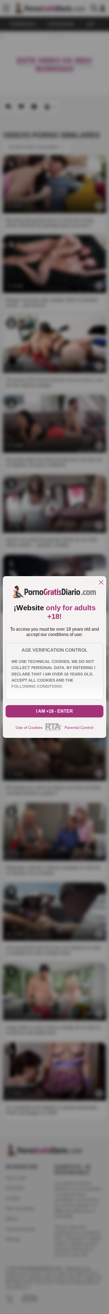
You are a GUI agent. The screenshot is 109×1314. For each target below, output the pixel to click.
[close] (101, 582)
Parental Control (79, 727)
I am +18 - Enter (54, 711)
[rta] (53, 730)
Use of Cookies (29, 727)
